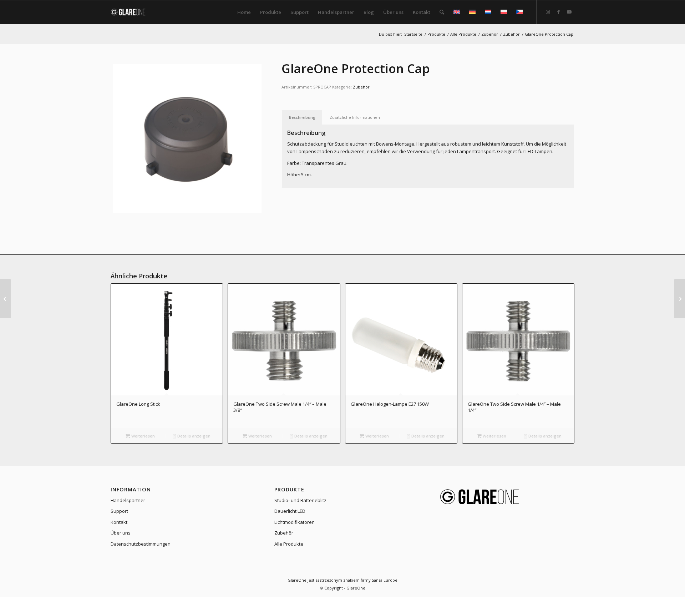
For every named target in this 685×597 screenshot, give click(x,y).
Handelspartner (128, 500)
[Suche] (442, 12)
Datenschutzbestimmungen (141, 544)
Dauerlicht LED (289, 511)
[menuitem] (244, 12)
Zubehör (361, 87)
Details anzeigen (193, 436)
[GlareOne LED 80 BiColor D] (679, 298)
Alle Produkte (288, 544)
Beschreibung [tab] (302, 117)
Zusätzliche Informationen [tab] (355, 117)
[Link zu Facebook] (558, 11)
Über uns (121, 533)
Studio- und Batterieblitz (300, 500)
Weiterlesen (142, 436)
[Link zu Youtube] (569, 11)
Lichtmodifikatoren (294, 522)
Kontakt (119, 522)
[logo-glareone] (132, 12)
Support (119, 511)
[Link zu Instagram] (547, 11)
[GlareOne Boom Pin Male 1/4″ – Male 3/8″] (5, 298)
